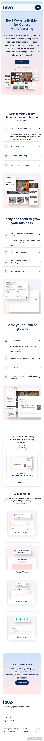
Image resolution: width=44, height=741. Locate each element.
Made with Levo (36, 738)
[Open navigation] (38, 7)
